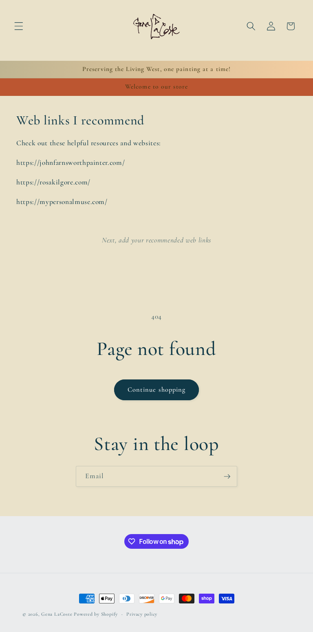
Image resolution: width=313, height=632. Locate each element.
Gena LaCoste (56, 614)
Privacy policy (141, 614)
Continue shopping (157, 390)
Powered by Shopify (96, 614)
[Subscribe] (227, 476)
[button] (19, 26)
